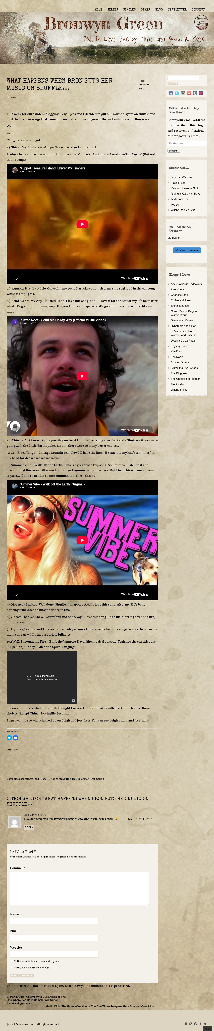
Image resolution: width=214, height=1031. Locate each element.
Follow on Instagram (188, 250)
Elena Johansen (180, 305)
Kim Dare (176, 351)
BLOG (159, 9)
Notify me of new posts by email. (32, 967)
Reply (29, 827)
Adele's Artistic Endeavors (186, 283)
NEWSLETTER (177, 9)
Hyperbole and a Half (183, 325)
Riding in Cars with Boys (185, 193)
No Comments (142, 84)
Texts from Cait (179, 199)
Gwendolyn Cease (182, 320)
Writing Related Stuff (183, 209)
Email (15, 931)
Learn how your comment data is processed (97, 986)
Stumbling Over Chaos (184, 367)
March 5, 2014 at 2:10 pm (142, 819)
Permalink (97, 779)
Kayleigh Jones (180, 346)
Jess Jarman (31, 814)
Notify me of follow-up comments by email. (38, 961)
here (124, 720)
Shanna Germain (181, 362)
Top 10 (175, 204)
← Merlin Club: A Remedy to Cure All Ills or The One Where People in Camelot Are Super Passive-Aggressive (36, 1000)
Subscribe (174, 151)
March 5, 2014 (142, 89)
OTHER (145, 9)
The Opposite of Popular (185, 378)
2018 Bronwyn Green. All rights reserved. (34, 1024)
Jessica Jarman (80, 779)
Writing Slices (179, 389)
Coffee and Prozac (182, 300)
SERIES (112, 9)
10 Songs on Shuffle (59, 779)
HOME (98, 9)
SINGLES (129, 9)
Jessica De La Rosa (183, 340)
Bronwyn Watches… (183, 177)
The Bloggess (179, 373)
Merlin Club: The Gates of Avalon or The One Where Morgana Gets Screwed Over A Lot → (102, 1006)
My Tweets (174, 237)
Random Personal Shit (184, 188)
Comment (17, 868)
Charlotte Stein (180, 294)
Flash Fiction (178, 182)
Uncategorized (30, 779)
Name (15, 914)
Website (16, 947)
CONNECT (198, 9)
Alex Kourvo (178, 289)
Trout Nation (178, 384)
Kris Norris (177, 356)
